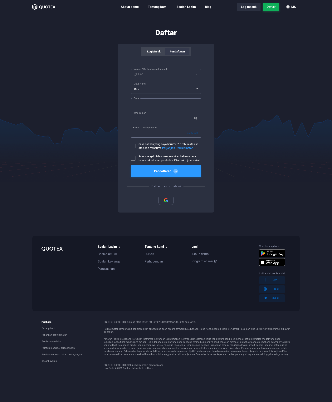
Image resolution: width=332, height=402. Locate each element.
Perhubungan (154, 261)
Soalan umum (107, 254)
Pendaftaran (177, 51)
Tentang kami (157, 7)
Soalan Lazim (186, 7)
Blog (208, 7)
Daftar (271, 7)
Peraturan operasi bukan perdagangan (62, 354)
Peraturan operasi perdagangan (58, 348)
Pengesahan (106, 269)
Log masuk (248, 7)
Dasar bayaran (49, 361)
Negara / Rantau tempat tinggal (150, 69)
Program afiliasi (202, 261)
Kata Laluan (140, 113)
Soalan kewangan (110, 261)
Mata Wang (140, 83)
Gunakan (192, 132)
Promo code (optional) (145, 127)
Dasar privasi (48, 328)
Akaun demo (130, 7)
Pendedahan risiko (51, 341)
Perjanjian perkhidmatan (54, 335)
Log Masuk (154, 51)
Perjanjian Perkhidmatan (177, 148)
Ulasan (149, 254)
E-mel (136, 98)
